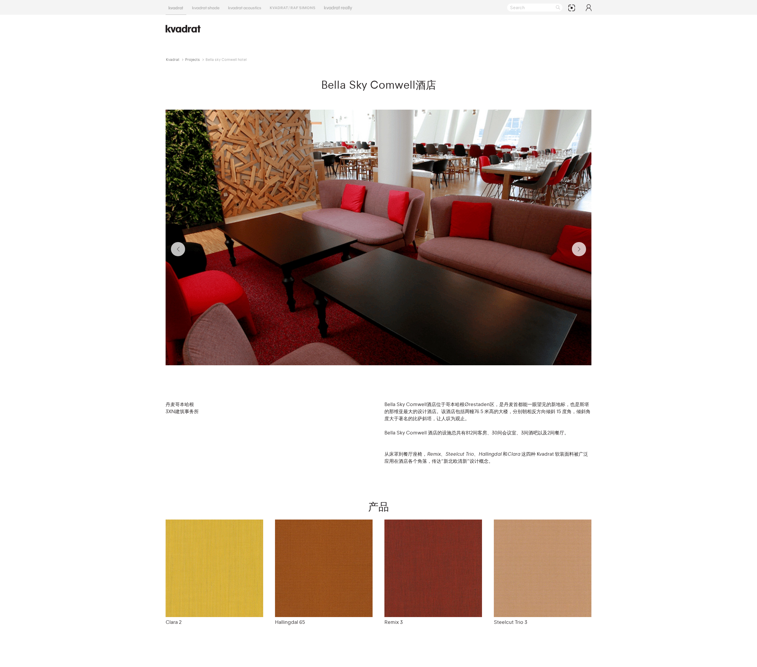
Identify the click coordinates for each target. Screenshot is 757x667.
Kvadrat (172, 59)
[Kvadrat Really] (338, 7)
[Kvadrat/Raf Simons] (292, 7)
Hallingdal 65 (290, 622)
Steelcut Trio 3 (510, 622)
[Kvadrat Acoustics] (244, 7)
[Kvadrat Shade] (205, 7)
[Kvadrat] (176, 7)
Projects (192, 59)
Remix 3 (393, 622)
